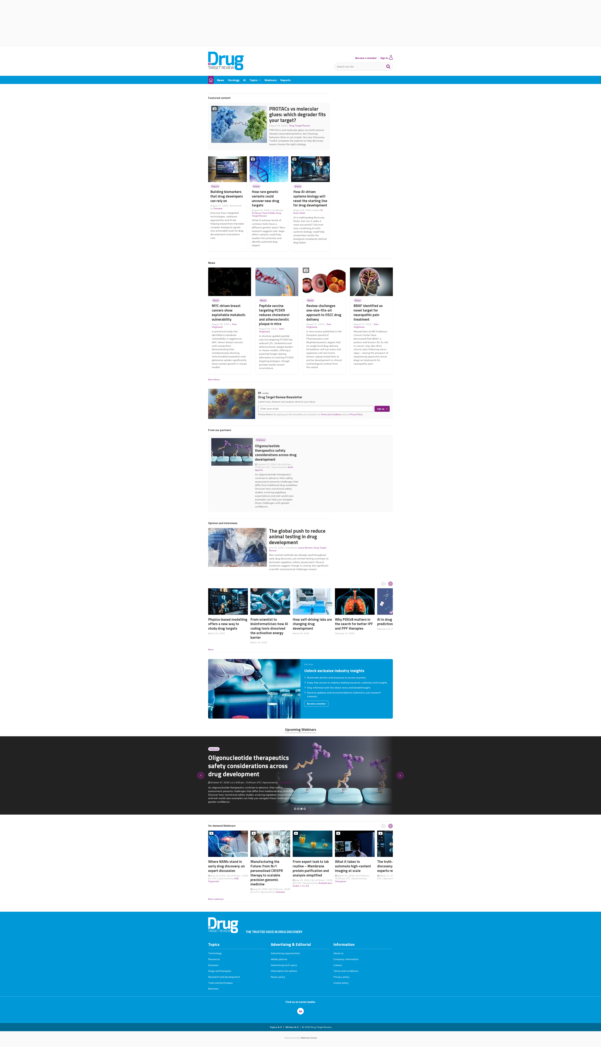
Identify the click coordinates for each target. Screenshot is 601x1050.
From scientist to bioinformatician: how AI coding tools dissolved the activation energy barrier (269, 628)
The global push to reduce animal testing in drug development (297, 536)
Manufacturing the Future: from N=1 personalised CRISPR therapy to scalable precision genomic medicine (266, 873)
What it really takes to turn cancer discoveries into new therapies (246, 768)
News (216, 300)
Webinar (260, 440)
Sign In (384, 58)
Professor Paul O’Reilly (263, 213)
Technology (215, 953)
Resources (214, 959)
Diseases (213, 965)
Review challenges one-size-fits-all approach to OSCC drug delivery (323, 312)
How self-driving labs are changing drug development (312, 624)
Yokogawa (340, 881)
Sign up (380, 409)
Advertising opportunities (285, 953)
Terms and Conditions (331, 414)
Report (215, 186)
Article (256, 186)
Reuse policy (278, 976)
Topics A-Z (276, 1027)
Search (388, 65)
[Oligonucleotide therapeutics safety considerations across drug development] (301, 809)
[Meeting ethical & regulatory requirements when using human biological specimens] (295, 809)
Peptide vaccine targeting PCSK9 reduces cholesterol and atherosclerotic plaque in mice (274, 314)
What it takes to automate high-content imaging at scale (353, 866)
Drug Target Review (299, 125)
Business (213, 988)
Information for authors (284, 970)
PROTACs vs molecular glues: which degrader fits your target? (297, 114)
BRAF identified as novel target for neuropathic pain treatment (368, 312)
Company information (346, 959)
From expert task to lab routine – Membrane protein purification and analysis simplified (311, 868)
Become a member (366, 58)
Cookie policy (341, 982)
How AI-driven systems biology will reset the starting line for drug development (310, 198)
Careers (337, 965)
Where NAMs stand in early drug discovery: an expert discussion (226, 866)
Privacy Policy (356, 414)
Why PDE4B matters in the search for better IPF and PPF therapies (354, 624)
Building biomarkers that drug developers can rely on (226, 196)
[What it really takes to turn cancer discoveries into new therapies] (305, 809)
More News (214, 379)
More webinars (216, 899)
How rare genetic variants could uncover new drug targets (265, 198)
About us (338, 953)
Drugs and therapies (219, 970)
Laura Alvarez (305, 547)
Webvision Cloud (309, 1038)
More (210, 649)
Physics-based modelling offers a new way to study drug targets (227, 624)
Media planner (279, 959)
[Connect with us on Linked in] (300, 1011)
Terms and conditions (345, 970)
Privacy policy (341, 976)
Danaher (218, 208)
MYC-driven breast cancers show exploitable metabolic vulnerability (229, 312)
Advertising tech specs (284, 965)
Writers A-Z (291, 1027)
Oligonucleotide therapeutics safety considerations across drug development (276, 452)
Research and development (224, 976)
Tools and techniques (220, 982)
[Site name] (226, 69)
